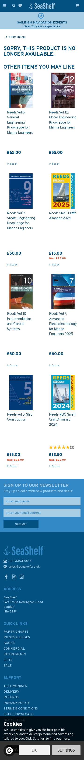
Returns (11, 697)
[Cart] (77, 5)
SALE (8, 666)
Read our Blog (14, 577)
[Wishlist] (21, 6)
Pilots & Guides (17, 637)
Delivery (11, 692)
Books (9, 643)
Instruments (15, 654)
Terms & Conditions (21, 709)
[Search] (12, 5)
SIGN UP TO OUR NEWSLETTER (38, 488)
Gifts (8, 660)
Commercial (14, 649)
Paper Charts (16, 632)
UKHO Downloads (19, 714)
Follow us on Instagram (22, 577)
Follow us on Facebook (6, 577)
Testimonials (15, 686)
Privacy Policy (16, 703)
